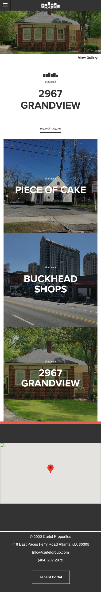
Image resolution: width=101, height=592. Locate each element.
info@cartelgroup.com (50, 552)
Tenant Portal (51, 577)
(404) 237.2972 (50, 560)
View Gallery (87, 58)
